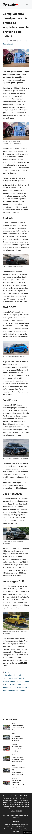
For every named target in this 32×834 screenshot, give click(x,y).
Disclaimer (16, 831)
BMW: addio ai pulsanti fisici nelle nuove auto (17, 738)
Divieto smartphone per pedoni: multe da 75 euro (18, 728)
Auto (7, 672)
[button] (21, 4)
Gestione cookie (27, 832)
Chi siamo (6, 829)
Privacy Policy (23, 829)
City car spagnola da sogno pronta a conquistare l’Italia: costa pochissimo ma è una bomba (16, 687)
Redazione (14, 829)
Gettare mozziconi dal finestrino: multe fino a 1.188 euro (18, 759)
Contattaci (16, 817)
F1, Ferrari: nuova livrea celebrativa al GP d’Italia (18, 749)
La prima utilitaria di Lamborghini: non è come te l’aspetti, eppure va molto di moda (16, 678)
